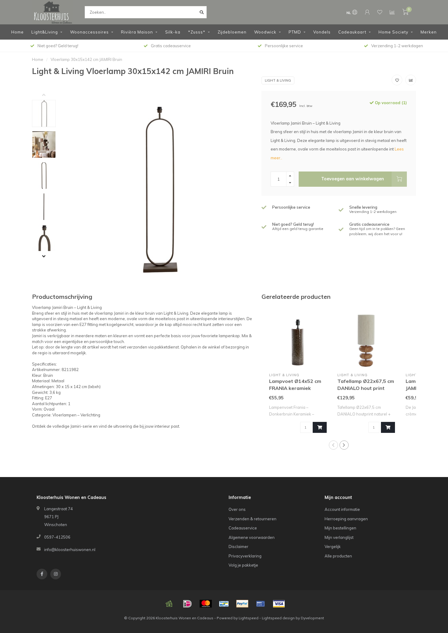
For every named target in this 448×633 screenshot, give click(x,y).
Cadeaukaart (352, 32)
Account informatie (342, 509)
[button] (48, 95)
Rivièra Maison (137, 32)
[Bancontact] (224, 603)
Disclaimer (238, 546)
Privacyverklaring (245, 555)
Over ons (237, 509)
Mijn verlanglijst (339, 537)
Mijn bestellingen (340, 527)
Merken (429, 32)
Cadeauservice (243, 527)
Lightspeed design (278, 618)
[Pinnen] (260, 603)
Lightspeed (248, 618)
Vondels (322, 32)
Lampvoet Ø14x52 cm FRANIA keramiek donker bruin (295, 388)
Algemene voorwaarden (252, 537)
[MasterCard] (205, 603)
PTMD (295, 32)
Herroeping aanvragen (346, 518)
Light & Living (278, 80)
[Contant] (169, 603)
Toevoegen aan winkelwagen (352, 179)
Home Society (393, 32)
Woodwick (265, 32)
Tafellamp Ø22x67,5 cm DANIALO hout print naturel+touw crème (365, 388)
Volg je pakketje (243, 565)
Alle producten (338, 555)
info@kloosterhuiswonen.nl (69, 549)
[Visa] (278, 603)
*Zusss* (196, 32)
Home (17, 32)
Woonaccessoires (89, 32)
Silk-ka (172, 32)
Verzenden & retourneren (252, 518)
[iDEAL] (187, 603)
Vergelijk (333, 546)
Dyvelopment (312, 618)
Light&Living (44, 32)
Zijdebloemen (232, 32)
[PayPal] (242, 603)
